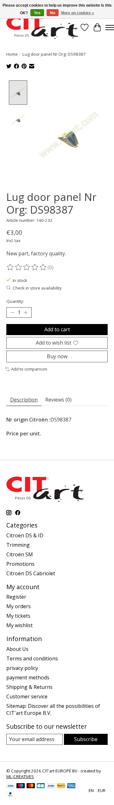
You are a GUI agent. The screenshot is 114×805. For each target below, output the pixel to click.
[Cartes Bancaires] (41, 786)
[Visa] (10, 786)
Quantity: (15, 301)
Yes (37, 13)
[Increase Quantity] (26, 312)
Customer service (27, 696)
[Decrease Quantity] (12, 312)
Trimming (18, 544)
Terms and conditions (32, 658)
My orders (18, 606)
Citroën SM (19, 554)
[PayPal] (61, 786)
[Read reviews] (27, 267)
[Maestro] (20, 786)
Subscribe (86, 739)
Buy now (57, 356)
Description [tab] (24, 399)
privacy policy (22, 668)
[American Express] (71, 786)
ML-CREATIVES (20, 776)
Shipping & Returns (29, 686)
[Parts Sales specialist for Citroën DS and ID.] (42, 27)
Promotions (20, 563)
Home (12, 54)
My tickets (18, 615)
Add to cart (57, 329)
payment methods (27, 677)
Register (16, 596)
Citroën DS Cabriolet (30, 573)
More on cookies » (77, 13)
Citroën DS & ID (24, 535)
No (52, 13)
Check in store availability (37, 288)
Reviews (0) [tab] (58, 399)
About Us (17, 649)
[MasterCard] (31, 786)
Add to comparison (29, 369)
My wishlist (19, 625)
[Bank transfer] (51, 786)
